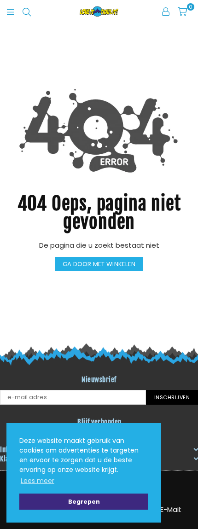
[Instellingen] (166, 11)
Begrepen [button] (84, 502)
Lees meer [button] (37, 480)
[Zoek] (26, 11)
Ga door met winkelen (99, 264)
